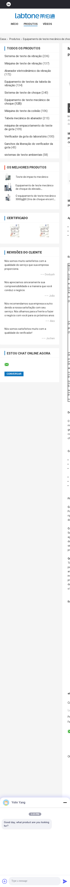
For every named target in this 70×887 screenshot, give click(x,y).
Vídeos (47, 24)
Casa (3, 39)
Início (14, 24)
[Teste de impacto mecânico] (8, 177)
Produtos (31, 24)
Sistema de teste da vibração (23, 56)
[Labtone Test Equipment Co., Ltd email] (8, 364)
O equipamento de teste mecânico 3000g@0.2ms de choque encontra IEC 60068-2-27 (36, 199)
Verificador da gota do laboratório (25, 136)
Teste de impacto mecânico (32, 176)
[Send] (65, 881)
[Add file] (4, 881)
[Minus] (65, 802)
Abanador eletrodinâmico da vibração (27, 70)
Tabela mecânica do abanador (23, 118)
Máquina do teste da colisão (22, 111)
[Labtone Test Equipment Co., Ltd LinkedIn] (8, 4)
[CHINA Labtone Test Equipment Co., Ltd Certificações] (15, 230)
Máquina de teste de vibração (23, 63)
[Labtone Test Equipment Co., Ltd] (35, 15)
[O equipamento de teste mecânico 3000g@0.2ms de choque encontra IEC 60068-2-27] (8, 197)
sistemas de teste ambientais (23, 154)
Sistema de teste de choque (22, 92)
